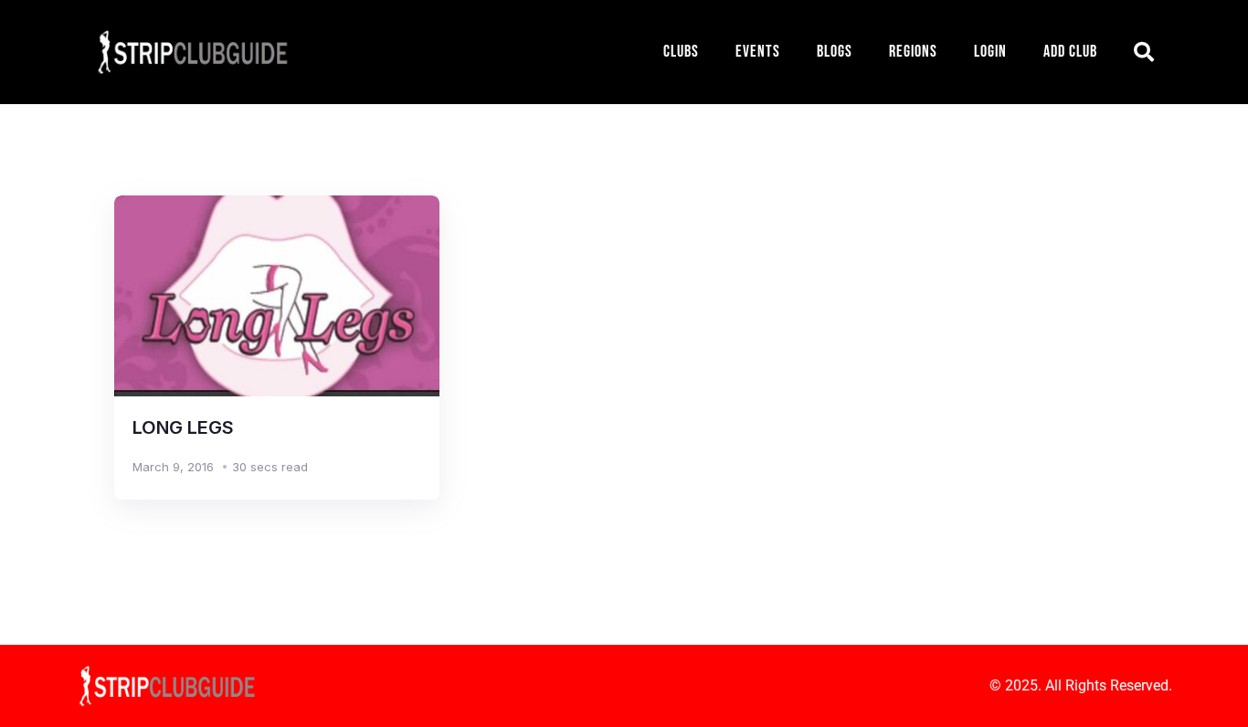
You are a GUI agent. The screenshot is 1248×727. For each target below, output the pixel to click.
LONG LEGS (183, 427)
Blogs (834, 51)
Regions (913, 51)
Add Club (1070, 51)
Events (757, 51)
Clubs (681, 51)
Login (990, 51)
